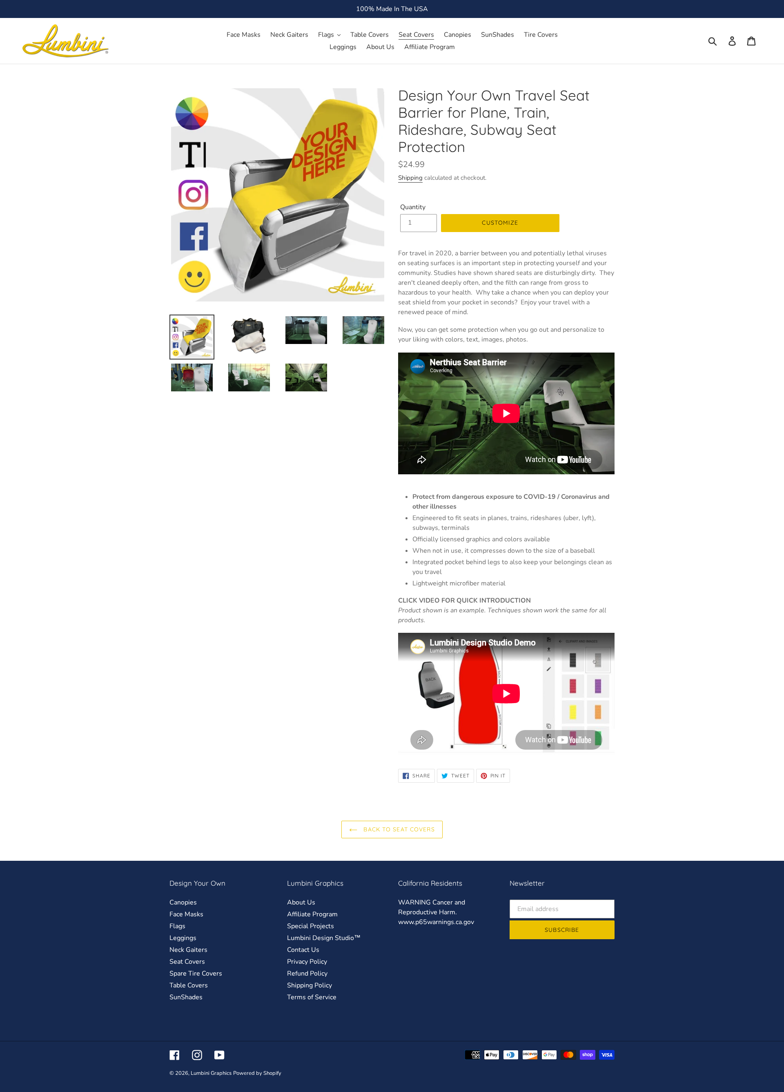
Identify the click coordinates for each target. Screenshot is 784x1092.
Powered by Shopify (257, 1073)
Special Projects (310, 926)
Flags (177, 926)
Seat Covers (187, 961)
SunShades (186, 997)
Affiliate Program (312, 914)
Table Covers (188, 985)
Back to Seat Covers (397, 829)
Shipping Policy (309, 985)
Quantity (412, 207)
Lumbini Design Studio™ (324, 937)
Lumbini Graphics (211, 1073)
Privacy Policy (307, 961)
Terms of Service (311, 997)
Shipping (410, 178)
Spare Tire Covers (195, 973)
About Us (301, 902)
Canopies (183, 902)
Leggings (182, 937)
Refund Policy (307, 973)
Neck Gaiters (188, 949)
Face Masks (186, 914)
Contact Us (303, 949)
